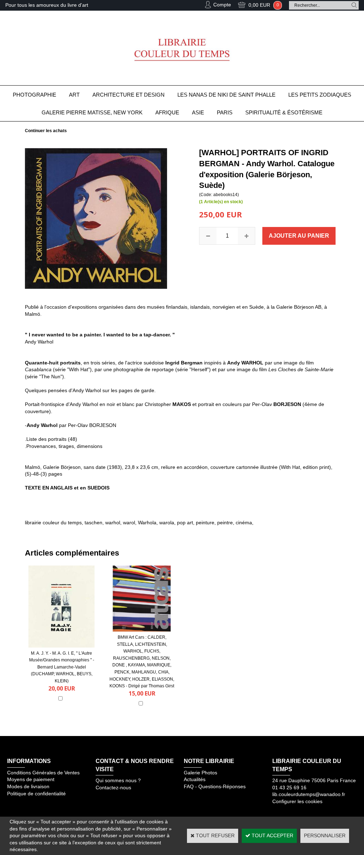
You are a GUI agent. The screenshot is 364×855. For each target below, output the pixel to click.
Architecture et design (128, 95)
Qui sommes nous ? (118, 780)
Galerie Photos (200, 772)
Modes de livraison (28, 786)
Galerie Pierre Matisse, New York (92, 112)
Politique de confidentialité (36, 793)
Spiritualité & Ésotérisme (283, 112)
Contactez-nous (113, 787)
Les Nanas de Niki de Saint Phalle (226, 95)
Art (74, 95)
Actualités (194, 779)
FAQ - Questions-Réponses (215, 786)
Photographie (34, 95)
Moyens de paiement (30, 779)
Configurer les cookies (297, 801)
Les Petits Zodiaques (319, 95)
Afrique (167, 112)
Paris (224, 112)
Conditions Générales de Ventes (43, 772)
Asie (198, 112)
